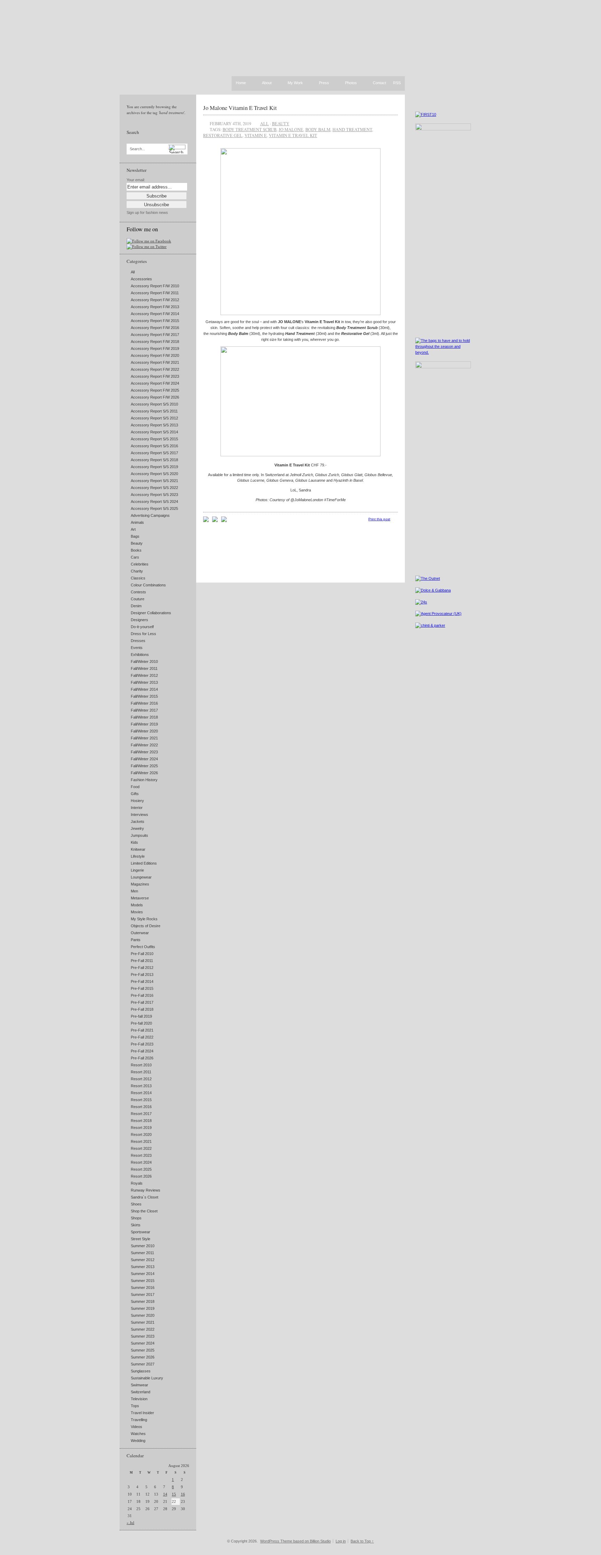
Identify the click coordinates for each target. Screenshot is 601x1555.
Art (133, 529)
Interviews (139, 814)
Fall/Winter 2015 (144, 696)
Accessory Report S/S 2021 (154, 481)
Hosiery (137, 801)
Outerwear (140, 933)
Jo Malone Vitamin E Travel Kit (240, 108)
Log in (341, 1541)
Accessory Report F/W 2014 (155, 314)
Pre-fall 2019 (141, 1016)
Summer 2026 (142, 1357)
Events (137, 648)
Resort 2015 (141, 1100)
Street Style (140, 1239)
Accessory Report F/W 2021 (155, 362)
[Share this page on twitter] (224, 521)
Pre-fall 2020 (141, 1023)
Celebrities (140, 564)
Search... (137, 149)
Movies (137, 912)
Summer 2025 (142, 1350)
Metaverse (140, 898)
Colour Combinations (148, 585)
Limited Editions (144, 863)
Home (241, 83)
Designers (139, 620)
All (133, 272)
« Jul (130, 1523)
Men (134, 891)
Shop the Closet (144, 1211)
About (267, 83)
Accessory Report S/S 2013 (154, 425)
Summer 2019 (142, 1308)
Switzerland (140, 1392)
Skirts (136, 1225)
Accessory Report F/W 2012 (155, 300)
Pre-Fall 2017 (142, 1002)
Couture (137, 599)
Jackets (137, 821)
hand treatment (352, 129)
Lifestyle (138, 856)
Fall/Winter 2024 (144, 759)
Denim (136, 606)
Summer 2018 (142, 1301)
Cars (135, 557)
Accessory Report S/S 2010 (154, 404)
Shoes (136, 1204)
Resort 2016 (141, 1107)
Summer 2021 (142, 1322)
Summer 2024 (142, 1343)
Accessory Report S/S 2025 (154, 508)
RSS (397, 83)
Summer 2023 (142, 1336)
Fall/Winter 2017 (144, 710)
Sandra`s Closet (144, 1197)
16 (183, 1494)
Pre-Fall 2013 (142, 974)
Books (136, 550)
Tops (135, 1406)
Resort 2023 (141, 1155)
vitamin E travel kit (293, 135)
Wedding (138, 1440)
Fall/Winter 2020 (144, 731)
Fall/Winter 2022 (144, 745)
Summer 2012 (142, 1260)
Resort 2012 (141, 1079)
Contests (138, 592)
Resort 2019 (141, 1127)
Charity (137, 571)
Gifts (135, 794)
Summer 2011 (142, 1253)
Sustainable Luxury (147, 1378)
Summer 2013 (142, 1267)
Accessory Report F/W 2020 (155, 355)
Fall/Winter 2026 (144, 773)
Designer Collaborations (151, 613)
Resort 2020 (141, 1134)
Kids (134, 842)
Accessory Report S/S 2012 (154, 418)
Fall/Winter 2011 (144, 668)
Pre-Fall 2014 (142, 981)
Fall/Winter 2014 (144, 689)
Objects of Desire (145, 926)
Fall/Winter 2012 (144, 675)
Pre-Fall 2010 (142, 954)
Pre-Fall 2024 (142, 1051)
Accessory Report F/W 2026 (155, 397)
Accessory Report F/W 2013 (155, 307)
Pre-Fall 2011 (142, 961)
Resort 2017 (141, 1114)
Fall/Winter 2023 (144, 752)
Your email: (136, 180)
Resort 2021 (141, 1141)
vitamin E (256, 135)
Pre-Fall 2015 (142, 988)
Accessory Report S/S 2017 (154, 453)
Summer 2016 (142, 1287)
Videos (136, 1427)
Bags (135, 536)
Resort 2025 (141, 1169)
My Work (295, 83)
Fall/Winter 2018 (144, 717)
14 (165, 1494)
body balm (317, 129)
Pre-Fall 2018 (142, 1009)
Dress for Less (143, 634)
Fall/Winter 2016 (144, 703)
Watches (138, 1434)
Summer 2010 (142, 1246)
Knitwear (138, 849)
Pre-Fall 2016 (142, 995)
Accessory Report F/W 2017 (155, 334)
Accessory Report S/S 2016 (154, 446)
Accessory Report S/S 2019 (154, 467)
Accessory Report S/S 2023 (154, 494)
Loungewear (141, 877)
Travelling (139, 1420)
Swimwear (139, 1385)
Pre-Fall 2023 (142, 1044)
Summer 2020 (142, 1315)
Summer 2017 (142, 1294)
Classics (138, 578)
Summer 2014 (142, 1274)
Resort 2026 (141, 1176)
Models (137, 905)
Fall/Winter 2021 (144, 738)
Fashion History (144, 780)
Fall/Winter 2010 (144, 661)
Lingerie (137, 870)
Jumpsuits (139, 835)
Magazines (140, 884)
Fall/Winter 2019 (144, 724)
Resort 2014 (141, 1093)
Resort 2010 (141, 1065)
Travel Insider (142, 1413)
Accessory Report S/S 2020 (154, 474)
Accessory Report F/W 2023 (155, 376)
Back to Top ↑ (362, 1541)
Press (324, 83)
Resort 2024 (141, 1162)
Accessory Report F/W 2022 (155, 369)
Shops (136, 1218)
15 (174, 1494)
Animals (137, 522)
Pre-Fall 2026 (142, 1058)
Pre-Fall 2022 (142, 1037)
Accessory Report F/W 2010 (155, 286)
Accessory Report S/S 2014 (154, 432)
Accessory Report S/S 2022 (154, 488)
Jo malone (291, 129)
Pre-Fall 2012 (142, 967)
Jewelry (137, 828)
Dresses (138, 641)
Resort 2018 (141, 1121)
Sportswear (140, 1232)
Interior (137, 807)
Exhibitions (140, 654)
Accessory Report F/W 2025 (155, 390)
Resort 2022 (141, 1148)
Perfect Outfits (143, 947)
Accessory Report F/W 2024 (155, 383)
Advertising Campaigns (150, 515)
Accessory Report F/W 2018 (155, 341)
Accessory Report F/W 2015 (155, 321)
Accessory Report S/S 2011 (154, 411)
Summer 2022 (142, 1329)
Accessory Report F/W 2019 (155, 348)
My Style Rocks (144, 919)
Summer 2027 (142, 1364)
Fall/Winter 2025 (144, 766)
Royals (137, 1183)
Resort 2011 (141, 1072)
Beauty (137, 543)
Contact (379, 83)
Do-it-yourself (142, 627)
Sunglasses (141, 1371)
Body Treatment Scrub (250, 129)
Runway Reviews (145, 1190)
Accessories (141, 279)
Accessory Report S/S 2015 (154, 439)
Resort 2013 (141, 1086)
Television (139, 1399)
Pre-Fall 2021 (142, 1030)
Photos (351, 83)
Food (135, 787)
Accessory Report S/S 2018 (154, 460)
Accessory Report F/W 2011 (155, 293)
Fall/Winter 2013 (144, 682)
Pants (136, 940)
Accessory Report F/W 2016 (155, 328)
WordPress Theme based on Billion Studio (295, 1541)
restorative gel (222, 135)
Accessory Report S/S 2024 (154, 501)
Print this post (379, 519)
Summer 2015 (142, 1281)
